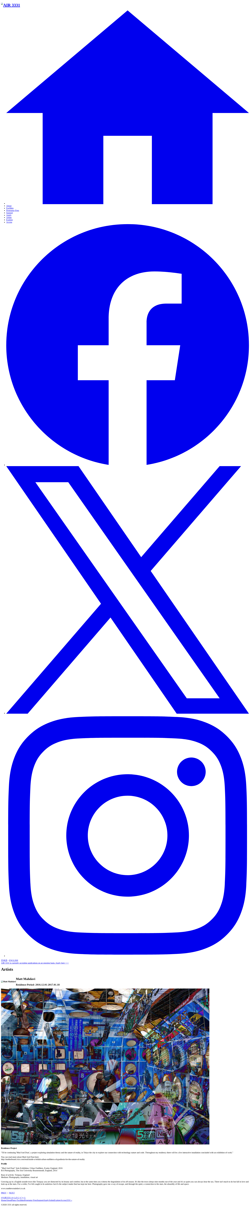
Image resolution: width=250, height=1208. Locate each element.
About (8, 206)
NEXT (12, 1193)
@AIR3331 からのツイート (13, 1198)
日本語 (4, 960)
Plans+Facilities (17, 1200)
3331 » (69, 1200)
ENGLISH (13, 960)
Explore (9, 220)
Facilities (10, 208)
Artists (9, 217)
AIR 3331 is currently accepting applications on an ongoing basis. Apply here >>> (35, 963)
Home (3, 1200)
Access (9, 222)
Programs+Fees (12, 210)
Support (9, 213)
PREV (4, 1193)
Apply (8, 215)
